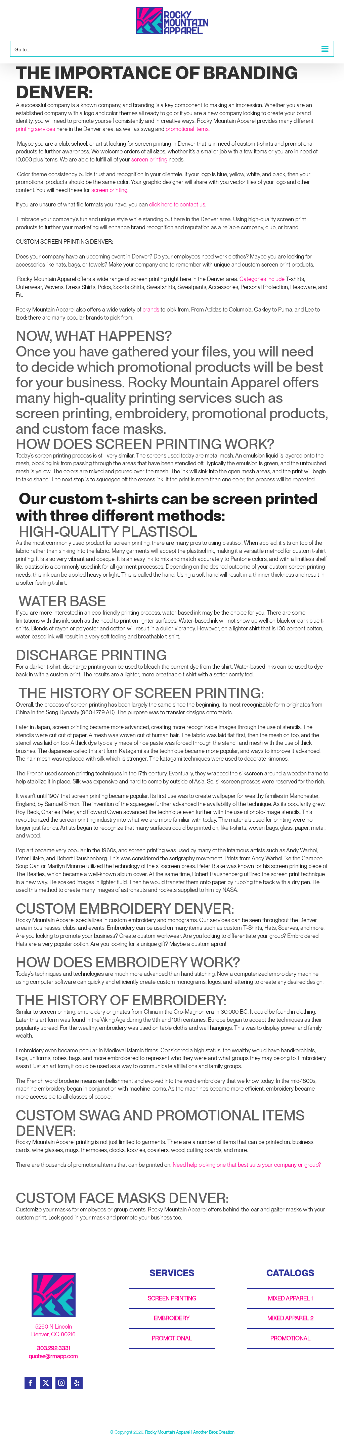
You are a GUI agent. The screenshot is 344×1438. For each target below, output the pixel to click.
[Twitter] (46, 1383)
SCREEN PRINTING (172, 1298)
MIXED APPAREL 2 (290, 1318)
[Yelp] (77, 1383)
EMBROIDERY (172, 1318)
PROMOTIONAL (172, 1338)
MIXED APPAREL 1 (290, 1298)
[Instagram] (61, 1383)
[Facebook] (30, 1383)
